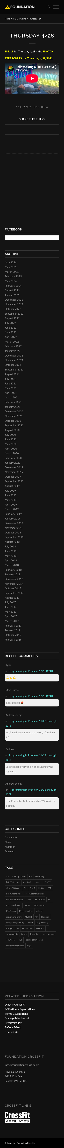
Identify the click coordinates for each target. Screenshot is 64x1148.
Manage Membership (17, 1018)
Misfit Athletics (26, 911)
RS (18, 928)
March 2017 (12, 620)
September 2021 (14, 369)
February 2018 (13, 569)
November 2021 (14, 360)
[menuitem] (46, 7)
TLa (20, 940)
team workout (49, 934)
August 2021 (12, 374)
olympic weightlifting (15, 922)
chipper (38, 882)
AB (7, 876)
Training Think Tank (34, 940)
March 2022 (12, 341)
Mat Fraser (11, 911)
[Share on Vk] (44, 129)
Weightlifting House (15, 945)
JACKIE (27, 905)
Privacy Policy (13, 1022)
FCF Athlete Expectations (20, 1009)
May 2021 (11, 388)
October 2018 (13, 532)
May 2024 (11, 281)
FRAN (28, 899)
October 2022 (13, 308)
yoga (29, 945)
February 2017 (13, 625)
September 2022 (14, 313)
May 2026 (11, 262)
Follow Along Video (14, 894)
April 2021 (11, 392)
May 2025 (11, 267)
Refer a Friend (13, 1027)
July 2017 (10, 602)
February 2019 (13, 513)
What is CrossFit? (15, 1004)
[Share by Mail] (56, 129)
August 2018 (12, 541)
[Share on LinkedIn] (32, 129)
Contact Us (11, 1031)
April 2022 (11, 336)
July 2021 (10, 378)
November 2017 (14, 583)
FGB (50, 888)
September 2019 (14, 481)
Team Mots (34, 934)
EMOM (41, 888)
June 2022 (11, 327)
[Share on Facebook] (8, 129)
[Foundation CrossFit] (26, 7)
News (8, 842)
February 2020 (13, 457)
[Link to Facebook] (46, 1142)
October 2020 (13, 420)
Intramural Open (13, 905)
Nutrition (10, 846)
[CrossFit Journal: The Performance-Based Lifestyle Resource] (17, 1122)
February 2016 (13, 639)
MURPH (28, 917)
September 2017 (14, 593)
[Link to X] (56, 1142)
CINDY (48, 882)
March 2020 (12, 453)
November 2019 (14, 471)
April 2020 (11, 448)
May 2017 (11, 611)
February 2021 (13, 402)
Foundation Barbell (14, 899)
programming (42, 922)
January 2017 (12, 630)
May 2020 (11, 444)
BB (30, 876)
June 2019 (11, 495)
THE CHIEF (11, 940)
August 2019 (12, 485)
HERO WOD (39, 899)
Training (9, 851)
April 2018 (11, 560)
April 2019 (11, 504)
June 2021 (11, 383)
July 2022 (10, 322)
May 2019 (11, 499)
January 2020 (12, 462)
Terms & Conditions (16, 1013)
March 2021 (12, 397)
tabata (24, 934)
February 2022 (13, 346)
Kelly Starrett (39, 905)
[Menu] (54, 7)
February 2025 (13, 276)
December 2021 (14, 355)
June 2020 (11, 439)
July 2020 (10, 434)
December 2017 (14, 579)
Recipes (9, 928)
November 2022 (14, 304)
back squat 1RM (19, 876)
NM (36, 917)
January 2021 (12, 406)
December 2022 (14, 299)
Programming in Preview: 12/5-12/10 (31, 670)
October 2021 (13, 364)
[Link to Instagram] (51, 1142)
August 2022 (12, 318)
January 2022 (12, 350)
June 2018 (11, 551)
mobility (39, 911)
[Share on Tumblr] (38, 129)
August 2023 (12, 290)
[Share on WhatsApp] (20, 129)
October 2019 (13, 476)
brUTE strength (13, 882)
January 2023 (12, 294)
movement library (14, 917)
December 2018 (14, 523)
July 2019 (10, 490)
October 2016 (13, 634)
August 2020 (12, 430)
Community (11, 837)
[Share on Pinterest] (26, 129)
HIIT (50, 899)
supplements (12, 934)
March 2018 (12, 565)
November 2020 (14, 416)
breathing (39, 876)
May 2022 (11, 332)
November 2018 (14, 527)
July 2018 (10, 546)
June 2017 (11, 606)
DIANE (32, 888)
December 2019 (14, 467)
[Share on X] (14, 129)
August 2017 (12, 597)
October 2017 (13, 588)
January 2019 (12, 518)
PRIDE (30, 922)
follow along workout (35, 894)
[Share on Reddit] (50, 129)
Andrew (43, 107)
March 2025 (12, 271)
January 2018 (12, 574)
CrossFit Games (13, 888)
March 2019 (12, 509)
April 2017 (11, 616)
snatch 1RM (27, 928)
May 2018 (11, 555)
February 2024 (13, 285)
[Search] (46, 7)
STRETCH (40, 928)
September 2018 (14, 537)
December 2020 (14, 411)
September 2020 (14, 425)
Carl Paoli (27, 882)
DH (25, 888)
